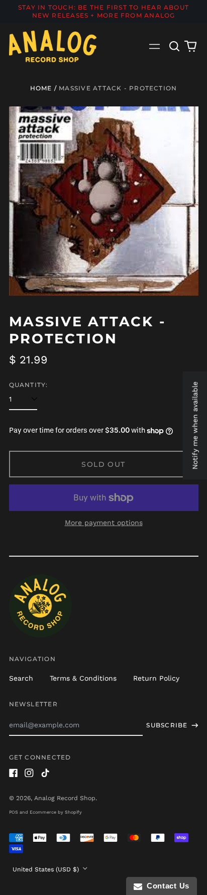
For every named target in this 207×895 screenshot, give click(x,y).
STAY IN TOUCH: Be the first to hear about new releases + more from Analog (103, 11)
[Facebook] (13, 773)
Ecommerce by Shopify (56, 812)
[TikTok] (45, 773)
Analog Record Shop (64, 798)
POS (13, 812)
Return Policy (156, 678)
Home (41, 88)
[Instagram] (29, 773)
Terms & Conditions (83, 678)
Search (21, 678)
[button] (175, 46)
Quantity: (28, 385)
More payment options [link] (104, 523)
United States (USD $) (47, 869)
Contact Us (165, 885)
